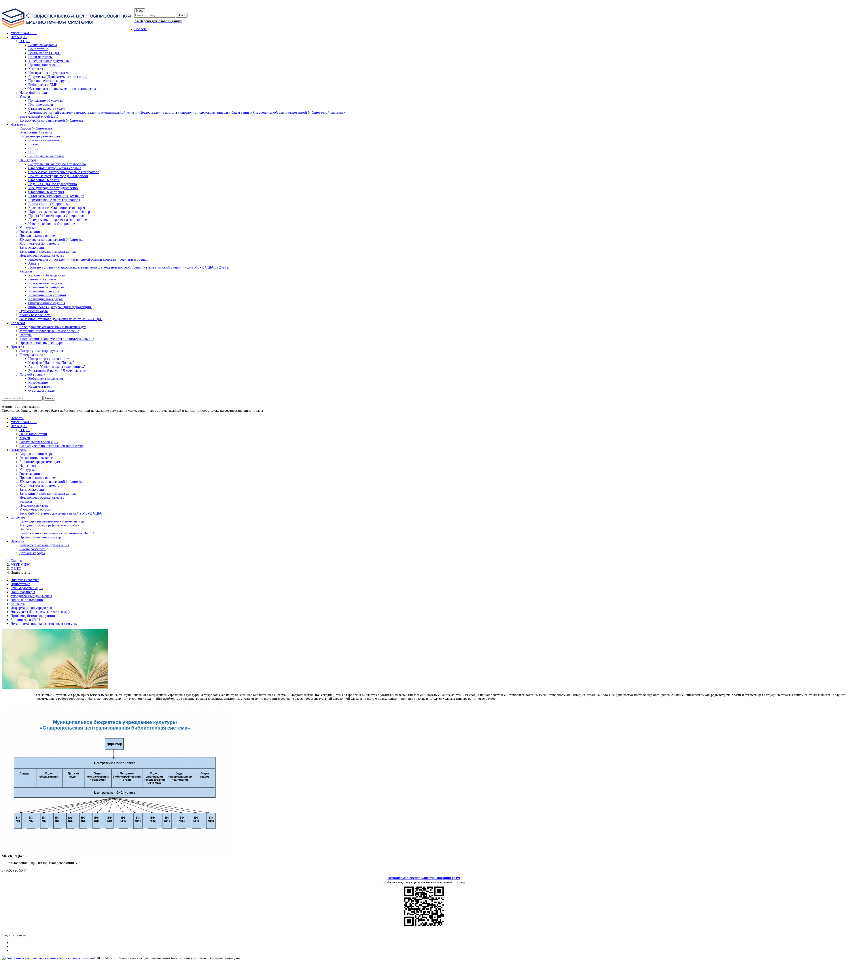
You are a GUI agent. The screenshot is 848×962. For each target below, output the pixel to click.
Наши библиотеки (33, 434)
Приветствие (20, 584)
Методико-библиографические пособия (49, 525)
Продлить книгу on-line (37, 477)
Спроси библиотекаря (36, 454)
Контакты (18, 604)
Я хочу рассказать (32, 549)
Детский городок (32, 553)
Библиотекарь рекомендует (39, 462)
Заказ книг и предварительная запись (47, 493)
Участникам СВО (24, 422)
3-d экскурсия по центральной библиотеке (51, 446)
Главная (17, 560)
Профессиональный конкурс (40, 537)
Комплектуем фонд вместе (39, 485)
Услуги (24, 438)
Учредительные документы (31, 596)
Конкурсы (27, 470)
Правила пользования (27, 600)
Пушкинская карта (33, 505)
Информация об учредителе (32, 608)
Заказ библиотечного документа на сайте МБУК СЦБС (60, 513)
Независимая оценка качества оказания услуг (45, 624)
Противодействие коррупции (33, 616)
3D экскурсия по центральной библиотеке (51, 481)
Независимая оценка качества (41, 497)
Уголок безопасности (35, 509)
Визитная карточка (25, 580)
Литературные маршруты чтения (44, 545)
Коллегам (18, 517)
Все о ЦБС (19, 426)
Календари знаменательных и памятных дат (52, 521)
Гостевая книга (30, 473)
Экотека (25, 529)
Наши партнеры (23, 592)
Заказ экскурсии (31, 489)
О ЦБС (24, 430)
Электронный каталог (36, 458)
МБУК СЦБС (21, 564)
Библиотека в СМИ (25, 620)
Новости (17, 418)
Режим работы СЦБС (27, 588)
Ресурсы (25, 501)
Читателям (18, 450)
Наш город (27, 466)
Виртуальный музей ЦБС (38, 442)
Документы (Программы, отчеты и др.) (40, 612)
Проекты (17, 541)
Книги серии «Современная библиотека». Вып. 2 (56, 533)
